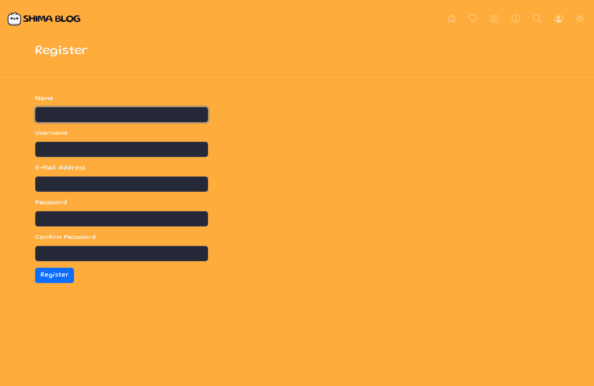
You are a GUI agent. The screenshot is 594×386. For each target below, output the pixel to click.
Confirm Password (65, 238)
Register (54, 275)
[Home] (451, 19)
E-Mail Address (60, 168)
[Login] (558, 19)
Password (51, 203)
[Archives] (515, 19)
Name (44, 99)
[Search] (537, 19)
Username (51, 133)
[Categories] (494, 19)
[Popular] (473, 19)
